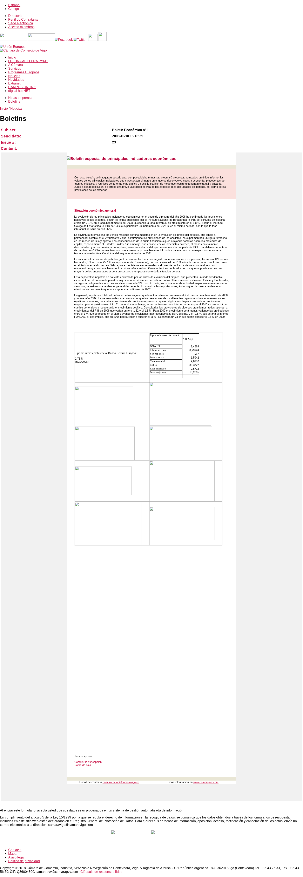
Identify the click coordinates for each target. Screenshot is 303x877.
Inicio (4, 108)
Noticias (16, 108)
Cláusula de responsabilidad (101, 871)
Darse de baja (82, 765)
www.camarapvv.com (205, 782)
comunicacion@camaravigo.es (121, 782)
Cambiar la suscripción (88, 761)
